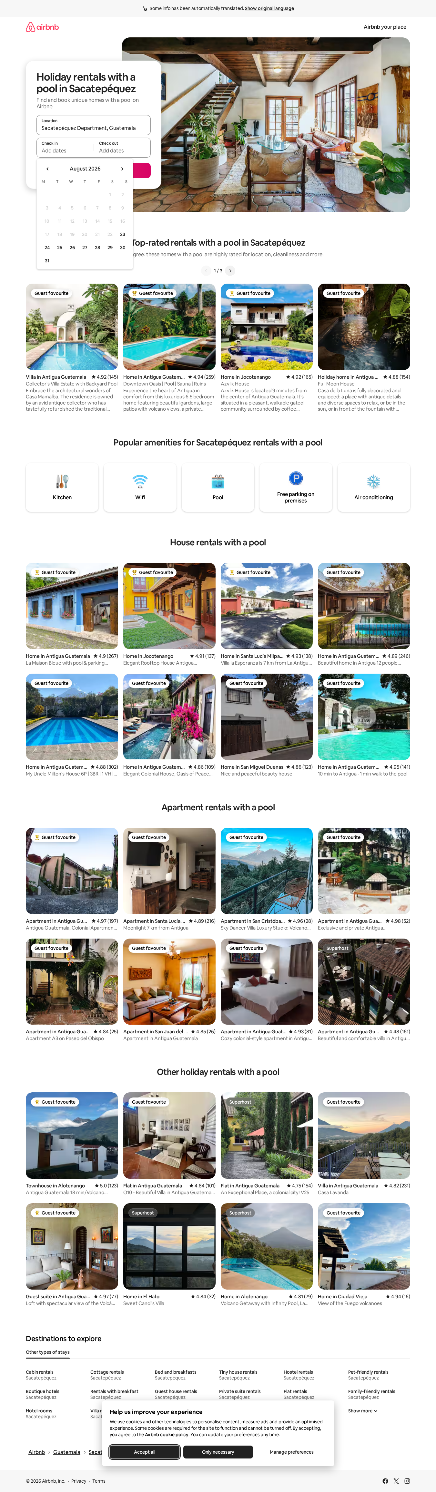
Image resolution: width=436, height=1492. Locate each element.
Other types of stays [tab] (48, 1352)
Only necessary (218, 1452)
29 (110, 247)
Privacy (78, 1481)
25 (59, 247)
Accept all (144, 1452)
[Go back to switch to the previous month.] (48, 169)
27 (84, 247)
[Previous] (206, 271)
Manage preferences (292, 1452)
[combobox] (94, 128)
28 (97, 247)
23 (122, 234)
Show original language (269, 8)
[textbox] (65, 150)
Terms (99, 1481)
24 (47, 247)
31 (47, 261)
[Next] (230, 271)
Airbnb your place (385, 27)
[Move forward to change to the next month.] (122, 169)
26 (72, 247)
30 (123, 247)
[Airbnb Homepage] (42, 27)
